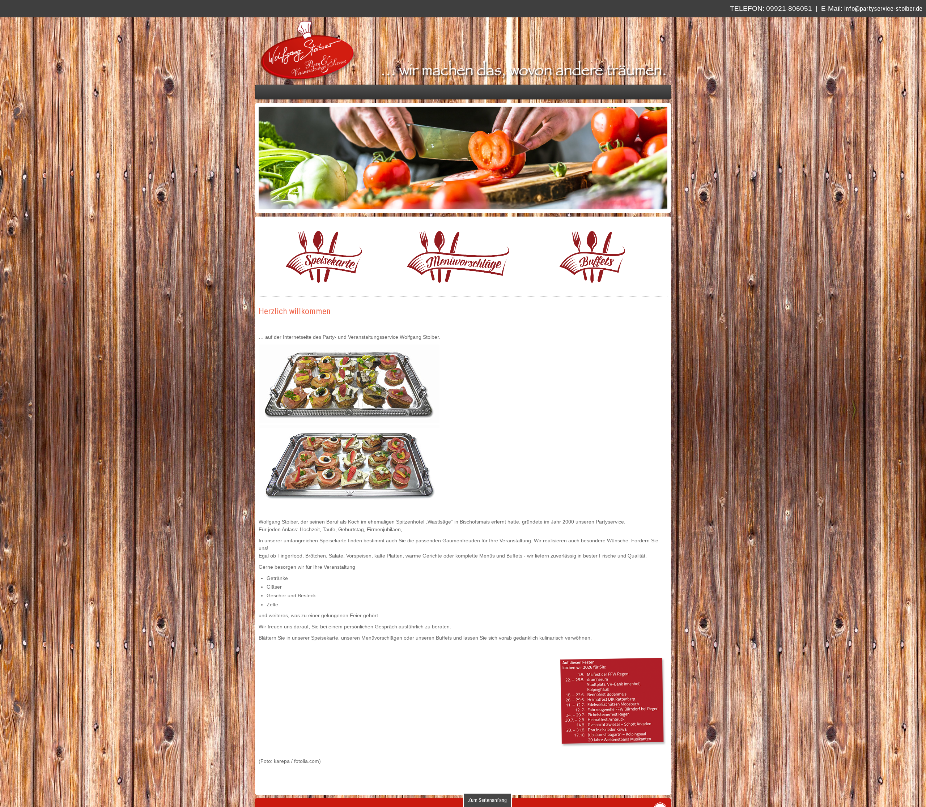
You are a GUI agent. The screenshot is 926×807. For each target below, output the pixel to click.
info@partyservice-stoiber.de (883, 9)
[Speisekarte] (72, 328)
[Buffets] (683, 328)
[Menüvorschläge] (378, 328)
